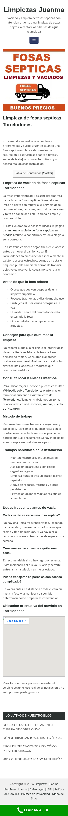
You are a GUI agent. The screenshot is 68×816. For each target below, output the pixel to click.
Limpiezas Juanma (34, 10)
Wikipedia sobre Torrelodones (22, 390)
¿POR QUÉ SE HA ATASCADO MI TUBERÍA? (32, 759)
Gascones (34, 404)
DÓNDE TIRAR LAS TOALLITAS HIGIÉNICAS (32, 737)
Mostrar (47, 173)
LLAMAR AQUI (36, 810)
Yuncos (47, 404)
